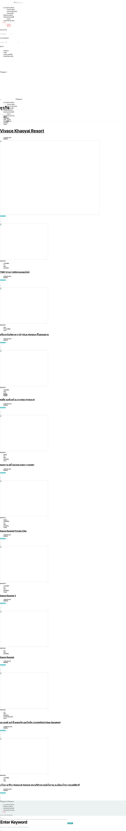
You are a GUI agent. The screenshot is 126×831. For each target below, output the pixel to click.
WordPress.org (8, 56)
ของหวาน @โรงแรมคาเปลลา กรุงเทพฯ (17, 465)
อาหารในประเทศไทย (8, 7)
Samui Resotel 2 (8, 595)
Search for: (3, 818)
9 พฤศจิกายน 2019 (7, 726)
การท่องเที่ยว (6, 118)
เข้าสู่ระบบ (6, 50)
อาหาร (4, 330)
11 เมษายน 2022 (7, 137)
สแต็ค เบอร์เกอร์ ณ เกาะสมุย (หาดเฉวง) (17, 399)
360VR (5, 116)
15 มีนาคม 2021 (7, 534)
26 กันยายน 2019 (7, 789)
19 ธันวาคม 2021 (7, 338)
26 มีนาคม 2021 (7, 469)
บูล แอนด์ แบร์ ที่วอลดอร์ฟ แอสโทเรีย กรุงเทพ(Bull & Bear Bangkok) (30, 722)
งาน (4, 264)
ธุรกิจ (4, 119)
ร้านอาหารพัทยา (11, 9)
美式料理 (5, 394)
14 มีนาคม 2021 (7, 599)
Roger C (5, 138)
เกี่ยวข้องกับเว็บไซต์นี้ (8, 17)
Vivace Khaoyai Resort (22, 130)
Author (9, 18)
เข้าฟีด (5, 52)
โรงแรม (5, 124)
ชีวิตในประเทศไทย (8, 15)
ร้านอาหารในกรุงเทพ (12, 11)
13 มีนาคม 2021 (7, 661)
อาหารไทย (5, 122)
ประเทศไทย (6, 121)
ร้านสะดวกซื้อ (10, 13)
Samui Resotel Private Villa (13, 531)
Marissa (5, 600)
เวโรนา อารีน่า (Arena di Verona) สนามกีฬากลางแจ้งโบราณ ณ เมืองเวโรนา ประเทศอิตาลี (40, 785)
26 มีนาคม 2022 (7, 276)
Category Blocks (8, 20)
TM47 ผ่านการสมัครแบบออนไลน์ (14, 272)
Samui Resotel (7, 657)
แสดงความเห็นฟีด (7, 54)
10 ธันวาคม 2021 (7, 403)
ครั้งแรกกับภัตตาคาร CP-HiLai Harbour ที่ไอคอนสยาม (24, 334)
